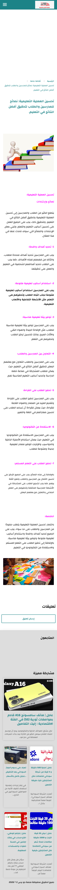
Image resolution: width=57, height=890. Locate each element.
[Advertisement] (28, 45)
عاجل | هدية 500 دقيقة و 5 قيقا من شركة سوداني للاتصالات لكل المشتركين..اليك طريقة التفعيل (41, 776)
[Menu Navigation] (5, 4)
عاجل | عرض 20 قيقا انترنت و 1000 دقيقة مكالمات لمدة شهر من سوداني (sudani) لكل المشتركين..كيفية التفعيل (42, 844)
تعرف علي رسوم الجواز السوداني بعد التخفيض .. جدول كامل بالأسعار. (16, 772)
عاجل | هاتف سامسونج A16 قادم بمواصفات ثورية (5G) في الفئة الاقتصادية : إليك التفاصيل (30, 719)
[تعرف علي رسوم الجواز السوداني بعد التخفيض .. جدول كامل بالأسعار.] (15, 755)
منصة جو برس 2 (24, 882)
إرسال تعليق (28, 619)
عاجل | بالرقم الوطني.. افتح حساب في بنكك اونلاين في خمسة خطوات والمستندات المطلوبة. (16, 841)
